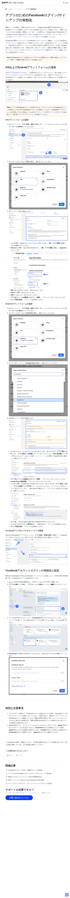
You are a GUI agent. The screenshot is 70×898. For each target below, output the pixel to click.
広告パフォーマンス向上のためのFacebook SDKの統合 (26, 780)
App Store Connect (31, 243)
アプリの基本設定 (31, 9)
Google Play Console (30, 451)
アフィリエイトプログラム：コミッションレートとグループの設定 (30, 783)
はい (11, 755)
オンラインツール (41, 456)
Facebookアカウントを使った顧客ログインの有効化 (25, 770)
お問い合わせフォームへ (19, 798)
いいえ (21, 755)
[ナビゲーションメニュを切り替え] (66, 3)
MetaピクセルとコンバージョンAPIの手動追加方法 (25, 777)
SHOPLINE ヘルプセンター (6, 9)
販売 (10, 9)
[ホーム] (13, 3)
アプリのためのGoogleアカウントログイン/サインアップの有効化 (29, 773)
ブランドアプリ (19, 9)
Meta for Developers (12, 73)
